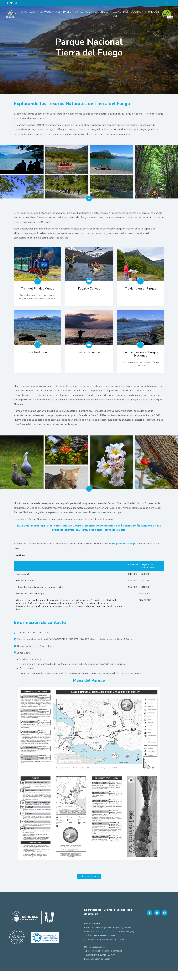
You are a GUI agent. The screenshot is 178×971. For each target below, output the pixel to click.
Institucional (132, 11)
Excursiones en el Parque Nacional (140, 354)
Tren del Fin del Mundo (37, 288)
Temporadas (27, 11)
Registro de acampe (124, 543)
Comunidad (101, 11)
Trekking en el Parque (140, 288)
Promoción (152, 11)
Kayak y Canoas (89, 288)
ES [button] (166, 3)
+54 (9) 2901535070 (107, 931)
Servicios (46, 11)
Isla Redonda (37, 352)
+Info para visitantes (89, 876)
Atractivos (83, 11)
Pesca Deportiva (89, 352)
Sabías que (117, 14)
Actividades (63, 11)
